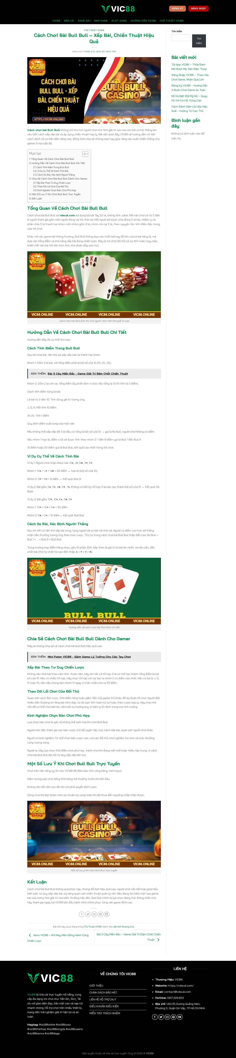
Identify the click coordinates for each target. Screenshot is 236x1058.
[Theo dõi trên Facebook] (155, 1017)
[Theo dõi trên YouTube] (180, 1017)
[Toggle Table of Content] (83, 154)
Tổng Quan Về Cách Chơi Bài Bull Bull (52, 159)
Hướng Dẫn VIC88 (143, 20)
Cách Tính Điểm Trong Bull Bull (52, 167)
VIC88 (56, 20)
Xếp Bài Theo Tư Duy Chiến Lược (53, 182)
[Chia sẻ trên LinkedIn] (107, 914)
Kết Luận (37, 198)
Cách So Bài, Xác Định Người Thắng (56, 174)
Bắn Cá (69, 20)
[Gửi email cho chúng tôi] (167, 1017)
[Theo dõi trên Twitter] (161, 1017)
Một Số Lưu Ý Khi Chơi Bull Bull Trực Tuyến (56, 194)
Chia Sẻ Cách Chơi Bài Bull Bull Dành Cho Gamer (59, 178)
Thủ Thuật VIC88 (171, 20)
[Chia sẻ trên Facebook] (81, 914)
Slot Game (119, 20)
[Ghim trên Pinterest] (100, 914)
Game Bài (84, 20)
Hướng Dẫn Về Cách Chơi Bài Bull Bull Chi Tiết (58, 163)
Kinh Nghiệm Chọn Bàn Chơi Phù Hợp (56, 190)
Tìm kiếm (176, 31)
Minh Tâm (111, 51)
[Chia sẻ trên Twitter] (88, 914)
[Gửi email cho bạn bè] (94, 914)
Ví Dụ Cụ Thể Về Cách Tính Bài (52, 171)
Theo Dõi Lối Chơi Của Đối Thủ (52, 186)
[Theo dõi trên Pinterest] (173, 1017)
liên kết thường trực (123, 926)
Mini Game (101, 20)
